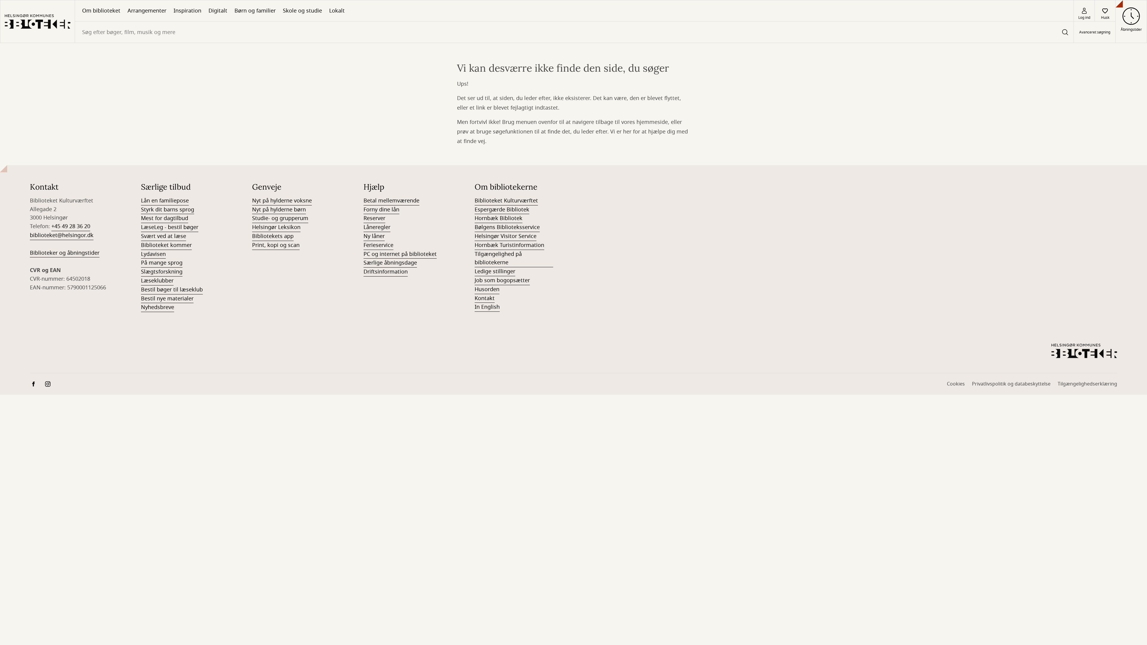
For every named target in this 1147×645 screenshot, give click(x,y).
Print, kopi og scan (276, 245)
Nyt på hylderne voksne (282, 201)
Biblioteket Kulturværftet (506, 201)
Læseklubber (157, 281)
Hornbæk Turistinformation (509, 245)
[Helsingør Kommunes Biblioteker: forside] (37, 21)
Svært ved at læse (163, 236)
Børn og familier (255, 11)
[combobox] (574, 32)
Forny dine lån (381, 210)
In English (487, 307)
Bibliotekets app (273, 236)
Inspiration (187, 11)
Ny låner (374, 236)
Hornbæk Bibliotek (498, 218)
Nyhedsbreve (157, 307)
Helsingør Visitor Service (505, 236)
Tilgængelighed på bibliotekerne (498, 258)
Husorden (487, 289)
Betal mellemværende (391, 201)
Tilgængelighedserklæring (1087, 384)
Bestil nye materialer (167, 298)
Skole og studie (302, 11)
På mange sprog (162, 263)
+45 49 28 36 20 (70, 226)
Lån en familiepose (165, 201)
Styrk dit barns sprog (167, 210)
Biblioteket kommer (166, 245)
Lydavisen (153, 254)
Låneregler (377, 227)
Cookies (956, 384)
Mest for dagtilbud (164, 218)
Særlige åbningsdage (390, 263)
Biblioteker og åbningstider (64, 253)
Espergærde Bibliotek (502, 210)
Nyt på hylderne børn (279, 210)
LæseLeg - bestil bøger (169, 227)
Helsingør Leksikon (276, 227)
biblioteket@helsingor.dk (61, 235)
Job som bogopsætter (502, 280)
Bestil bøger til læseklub (172, 290)
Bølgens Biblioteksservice (507, 227)
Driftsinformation (386, 272)
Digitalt (217, 11)
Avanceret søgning (1094, 32)
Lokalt (337, 11)
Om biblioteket (101, 11)
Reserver (374, 218)
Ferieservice (378, 245)
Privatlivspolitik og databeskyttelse (1011, 384)
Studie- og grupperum (280, 218)
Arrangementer (147, 11)
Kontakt (485, 298)
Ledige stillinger (495, 271)
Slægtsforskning (162, 272)
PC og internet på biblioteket (400, 254)
